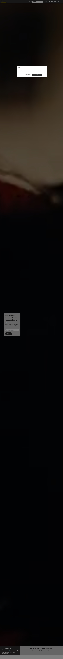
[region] (32, 71)
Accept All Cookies (36, 74)
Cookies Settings (27, 74)
